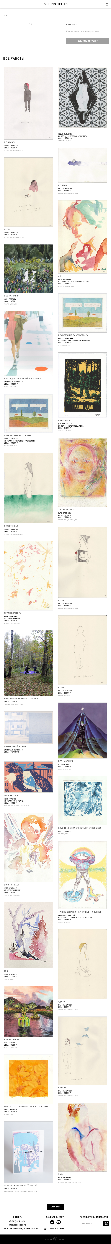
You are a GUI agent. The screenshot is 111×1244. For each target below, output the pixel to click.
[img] (3, 4)
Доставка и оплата (54, 1229)
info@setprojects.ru (17, 1225)
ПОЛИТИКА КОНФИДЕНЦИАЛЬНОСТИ (20, 1229)
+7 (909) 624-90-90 (17, 1221)
